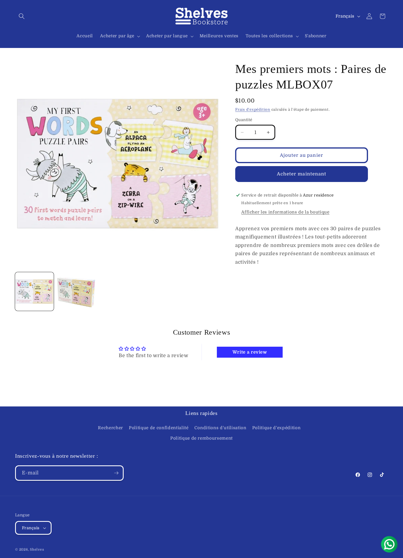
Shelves (37, 549)
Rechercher (110, 427)
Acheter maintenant (302, 173)
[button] (21, 16)
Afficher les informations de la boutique (285, 212)
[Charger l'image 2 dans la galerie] (76, 291)
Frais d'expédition (252, 109)
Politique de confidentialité (158, 427)
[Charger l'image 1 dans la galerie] (34, 291)
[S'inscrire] (116, 473)
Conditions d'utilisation (220, 427)
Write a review (249, 352)
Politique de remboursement (201, 438)
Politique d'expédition (276, 427)
